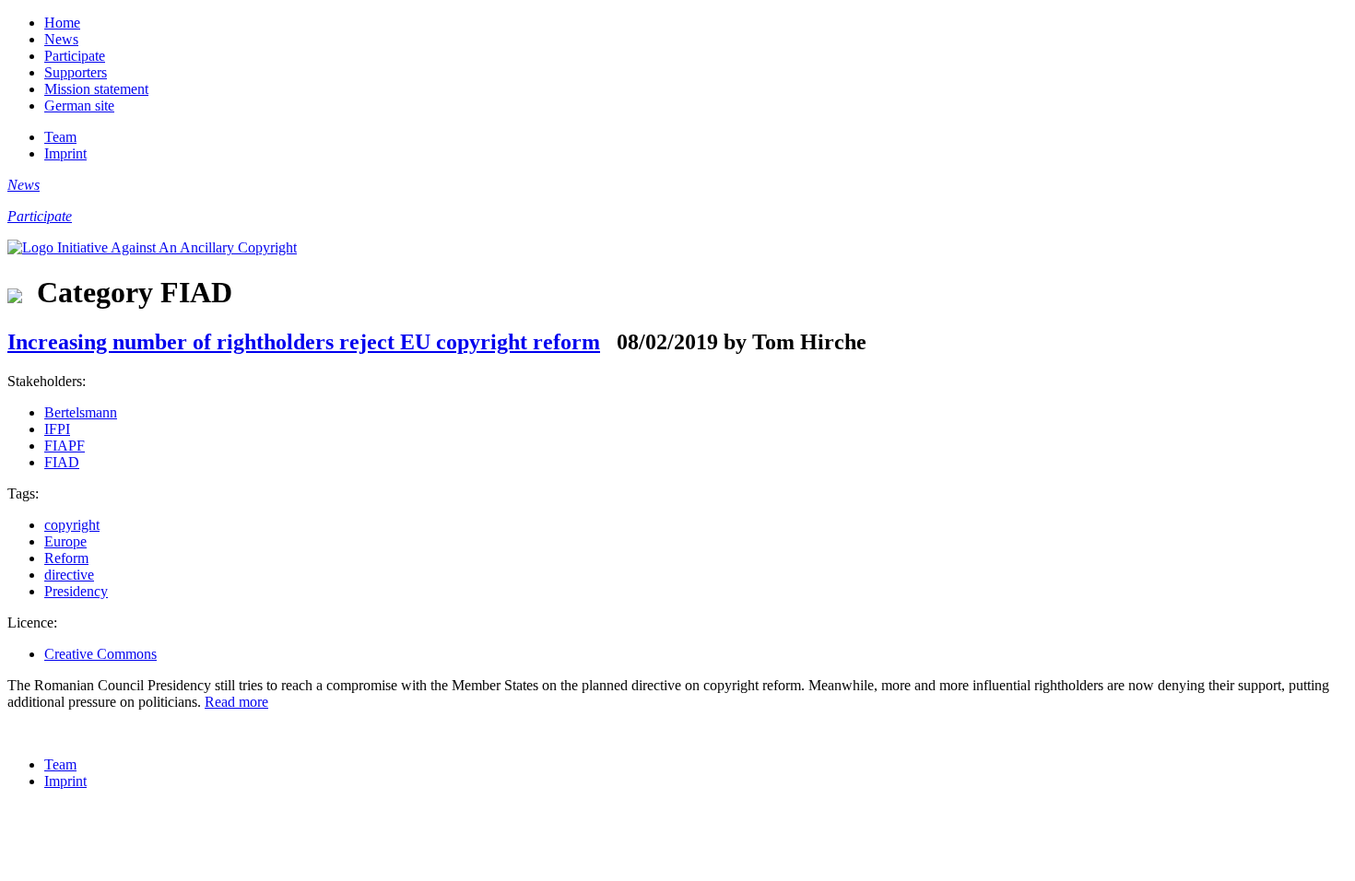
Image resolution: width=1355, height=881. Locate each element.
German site (79, 105)
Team (60, 137)
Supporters (75, 72)
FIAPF (64, 445)
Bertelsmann (80, 412)
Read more (236, 702)
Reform (66, 558)
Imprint (65, 153)
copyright (72, 525)
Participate (74, 56)
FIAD (61, 462)
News (61, 39)
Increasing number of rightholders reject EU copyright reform (303, 342)
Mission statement (96, 89)
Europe (65, 541)
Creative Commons (100, 654)
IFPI (57, 429)
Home (62, 22)
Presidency (76, 591)
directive (69, 574)
